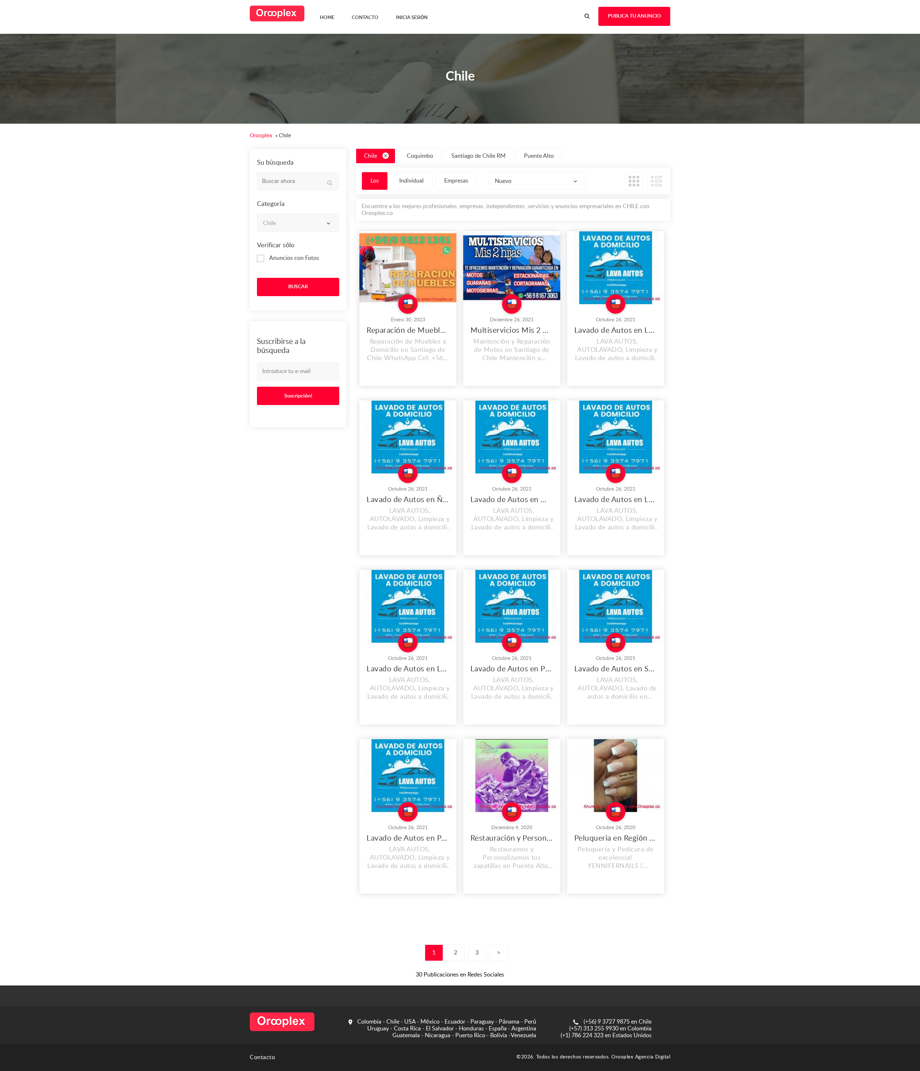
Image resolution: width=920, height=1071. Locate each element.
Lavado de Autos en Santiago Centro (615, 669)
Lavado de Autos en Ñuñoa (408, 500)
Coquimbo (420, 156)
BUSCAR (298, 286)
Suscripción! (298, 396)
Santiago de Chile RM (478, 156)
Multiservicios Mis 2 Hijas (511, 330)
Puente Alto (539, 156)
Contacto (262, 1057)
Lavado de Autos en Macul (511, 500)
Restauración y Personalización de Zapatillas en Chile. (511, 838)
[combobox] (298, 222)
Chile (370, 156)
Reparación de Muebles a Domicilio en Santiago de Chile (408, 330)
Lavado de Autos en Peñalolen (408, 838)
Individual (411, 181)
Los (375, 181)
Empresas (456, 181)
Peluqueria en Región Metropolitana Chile (615, 838)
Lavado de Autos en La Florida (615, 500)
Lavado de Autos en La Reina (615, 330)
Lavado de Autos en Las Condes (408, 669)
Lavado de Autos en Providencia (511, 669)
